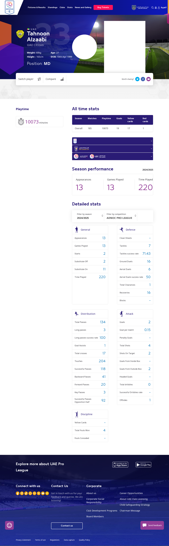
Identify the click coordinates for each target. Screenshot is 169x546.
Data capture (69, 540)
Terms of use (40, 540)
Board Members (95, 516)
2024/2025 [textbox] (83, 218)
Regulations (55, 540)
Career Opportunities (131, 493)
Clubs (62, 7)
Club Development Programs (101, 510)
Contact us (67, 526)
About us (91, 493)
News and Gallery (83, 7)
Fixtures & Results (37, 7)
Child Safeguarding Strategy (135, 504)
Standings (52, 7)
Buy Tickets (103, 7)
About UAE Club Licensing (134, 498)
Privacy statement (23, 540)
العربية (164, 7)
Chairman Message (130, 510)
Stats (70, 7)
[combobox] (90, 218)
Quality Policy (84, 540)
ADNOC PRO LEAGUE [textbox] (119, 218)
